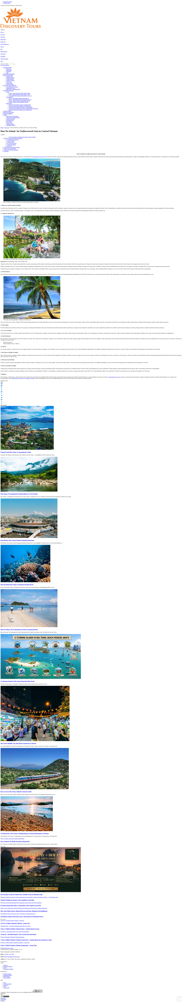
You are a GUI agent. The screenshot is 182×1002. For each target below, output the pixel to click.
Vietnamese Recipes (10, 125)
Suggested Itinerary (7, 975)
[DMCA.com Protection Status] (5, 997)
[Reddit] (91, 392)
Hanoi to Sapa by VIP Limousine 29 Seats (18, 102)
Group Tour (9, 81)
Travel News (9, 122)
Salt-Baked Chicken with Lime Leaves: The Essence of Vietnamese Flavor (22, 916)
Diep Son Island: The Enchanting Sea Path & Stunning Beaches (19, 629)
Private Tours (9, 83)
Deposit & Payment (7, 966)
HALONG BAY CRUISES (9, 85)
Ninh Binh (3, 56)
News (4, 982)
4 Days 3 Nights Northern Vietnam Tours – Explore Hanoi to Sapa (20, 929)
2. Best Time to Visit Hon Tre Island (11, 147)
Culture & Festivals (10, 118)
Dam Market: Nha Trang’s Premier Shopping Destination (17, 540)
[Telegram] (91, 398)
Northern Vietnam (10, 77)
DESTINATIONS (7, 67)
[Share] (91, 404)
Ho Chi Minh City (5, 44)
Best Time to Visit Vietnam (12, 116)
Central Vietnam (10, 79)
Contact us (5, 985)
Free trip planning (7, 983)
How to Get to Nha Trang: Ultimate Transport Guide (16, 791)
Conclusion (6, 151)
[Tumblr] (91, 390)
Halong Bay (3, 39)
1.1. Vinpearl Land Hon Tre (12, 139)
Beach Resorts (6, 976)
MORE (5, 115)
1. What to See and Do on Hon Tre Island (12, 138)
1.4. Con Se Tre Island (11, 143)
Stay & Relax (9, 121)
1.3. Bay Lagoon (10, 142)
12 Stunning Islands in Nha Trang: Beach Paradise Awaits (17, 681)
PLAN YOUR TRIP (8, 75)
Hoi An (2, 46)
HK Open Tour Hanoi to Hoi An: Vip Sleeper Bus (20, 109)
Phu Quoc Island (4, 58)
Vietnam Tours (9, 76)
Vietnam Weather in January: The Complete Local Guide (17, 900)
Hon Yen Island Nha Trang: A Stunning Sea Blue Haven (17, 584)
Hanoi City (3, 42)
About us (5, 965)
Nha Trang (3, 54)
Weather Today (6, 3)
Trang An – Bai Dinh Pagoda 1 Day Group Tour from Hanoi (18, 934)
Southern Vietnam (10, 80)
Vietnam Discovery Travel (39, 156)
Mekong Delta (4, 51)
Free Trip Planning (5, 65)
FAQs (4, 986)
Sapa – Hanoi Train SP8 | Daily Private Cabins (19, 94)
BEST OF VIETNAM (8, 112)
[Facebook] (91, 384)
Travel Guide (6, 987)
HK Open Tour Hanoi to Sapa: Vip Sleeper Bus (20, 104)
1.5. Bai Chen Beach (11, 144)
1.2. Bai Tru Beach (10, 141)
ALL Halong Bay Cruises (12, 86)
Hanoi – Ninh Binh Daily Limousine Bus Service (20, 99)
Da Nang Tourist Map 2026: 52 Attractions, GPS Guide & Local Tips (21, 905)
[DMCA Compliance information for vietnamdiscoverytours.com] (37, 992)
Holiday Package (7, 974)
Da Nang (3, 34)
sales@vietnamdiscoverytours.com (12, 956)
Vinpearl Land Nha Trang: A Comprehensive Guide (16, 452)
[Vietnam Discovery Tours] (21, 27)
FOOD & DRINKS (7, 113)
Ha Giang (3, 37)
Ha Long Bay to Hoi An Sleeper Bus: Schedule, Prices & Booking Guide (22, 894)
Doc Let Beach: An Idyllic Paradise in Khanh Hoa (15, 841)
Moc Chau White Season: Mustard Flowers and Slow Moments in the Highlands (24, 911)
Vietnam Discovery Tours (114, 377)
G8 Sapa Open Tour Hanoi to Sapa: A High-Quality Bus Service (23, 108)
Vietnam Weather (10, 124)
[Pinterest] (91, 386)
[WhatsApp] (91, 388)
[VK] (91, 396)
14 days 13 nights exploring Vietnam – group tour (15, 923)
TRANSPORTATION (8, 90)
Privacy (5, 967)
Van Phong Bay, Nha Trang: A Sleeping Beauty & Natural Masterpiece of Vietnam (25, 833)
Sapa (2, 61)
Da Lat (2, 32)
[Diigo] (91, 402)
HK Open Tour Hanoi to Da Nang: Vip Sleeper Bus (20, 107)
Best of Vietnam (7, 977)
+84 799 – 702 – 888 (9, 954)
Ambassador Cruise (10, 88)
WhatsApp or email (29, 378)
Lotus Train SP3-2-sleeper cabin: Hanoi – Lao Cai (20, 95)
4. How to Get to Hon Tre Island (10, 149)
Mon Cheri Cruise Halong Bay (13, 89)
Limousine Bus (9, 97)
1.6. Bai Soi (9, 146)
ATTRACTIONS (7, 111)
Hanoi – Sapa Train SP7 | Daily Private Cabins (19, 93)
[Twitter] (91, 400)
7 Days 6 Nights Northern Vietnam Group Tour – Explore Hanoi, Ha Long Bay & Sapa (26, 940)
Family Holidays (10, 84)
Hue (1, 49)
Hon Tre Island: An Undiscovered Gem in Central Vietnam (22, 137)
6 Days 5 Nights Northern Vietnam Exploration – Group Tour (19, 945)
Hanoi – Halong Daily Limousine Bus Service (19, 101)
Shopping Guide (10, 120)
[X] (91, 394)
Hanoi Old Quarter (7, 1)
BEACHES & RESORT (9, 74)
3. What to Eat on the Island (9, 148)
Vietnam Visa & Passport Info (13, 117)
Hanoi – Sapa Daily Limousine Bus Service (19, 98)
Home (2, 127)
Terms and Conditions (8, 969)
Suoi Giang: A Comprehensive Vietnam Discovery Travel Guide (19, 494)
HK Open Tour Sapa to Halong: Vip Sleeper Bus (20, 106)
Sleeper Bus (9, 103)
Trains (7, 92)
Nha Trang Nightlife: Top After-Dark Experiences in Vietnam (18, 743)
